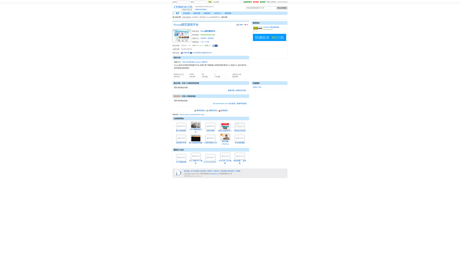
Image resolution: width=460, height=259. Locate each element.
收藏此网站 (213, 110)
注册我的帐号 (247, 2)
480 (241, 25)
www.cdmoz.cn (214, 174)
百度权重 (186, 53)
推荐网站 (256, 23)
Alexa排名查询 (197, 53)
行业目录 (186, 13)
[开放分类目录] (183, 10)
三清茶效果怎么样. (210, 143)
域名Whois (208, 53)
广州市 (207, 42)
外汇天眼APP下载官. (195, 162)
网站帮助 (228, 13)
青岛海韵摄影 (240, 143)
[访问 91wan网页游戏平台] (181, 41)
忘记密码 (216, 2)
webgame (198, 62)
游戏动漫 (202, 17)
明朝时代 (205, 62)
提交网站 (256, 2)
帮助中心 (217, 171)
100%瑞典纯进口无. (196, 130)
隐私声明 (231, 171)
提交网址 (187, 171)
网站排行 (207, 13)
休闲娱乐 (195, 17)
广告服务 (237, 171)
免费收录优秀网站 (201, 9)
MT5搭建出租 (181, 162)
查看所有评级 (241, 90)
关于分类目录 (195, 171)
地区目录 (196, 13)
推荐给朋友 (201, 110)
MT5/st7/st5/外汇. (210, 162)
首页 (177, 13)
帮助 (268, 2)
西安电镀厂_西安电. (239, 162)
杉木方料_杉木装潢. (225, 162)
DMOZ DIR (257, 87)
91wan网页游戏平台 (213, 17)
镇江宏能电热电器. (196, 143)
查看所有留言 (242, 103)
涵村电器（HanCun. (225, 142)
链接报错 (224, 110)
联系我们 (263, 2)
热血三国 (185, 62)
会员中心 (217, 13)
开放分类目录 (186, 17)
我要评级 (231, 90)
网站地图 (224, 171)
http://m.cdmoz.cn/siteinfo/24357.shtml (192, 114)
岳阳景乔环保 (181, 143)
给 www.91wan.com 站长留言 (224, 103)
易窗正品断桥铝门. (225, 131)
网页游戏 (191, 62)
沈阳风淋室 (210, 131)
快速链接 (256, 83)
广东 (202, 42)
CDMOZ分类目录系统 (271, 27)
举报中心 (210, 171)
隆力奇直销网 (181, 131)
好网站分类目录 (240, 131)
